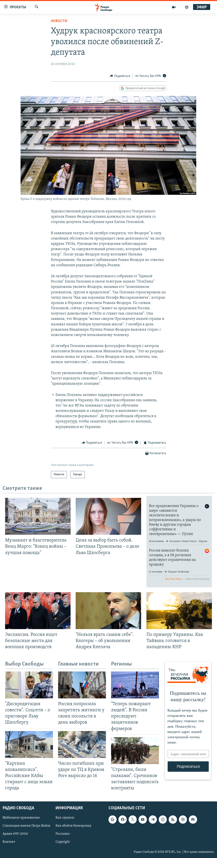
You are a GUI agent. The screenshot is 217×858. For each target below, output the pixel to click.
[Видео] (173, 7)
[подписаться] (193, 820)
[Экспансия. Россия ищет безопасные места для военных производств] (38, 610)
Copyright (63, 842)
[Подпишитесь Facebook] (122, 820)
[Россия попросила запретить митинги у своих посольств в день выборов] (82, 684)
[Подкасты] (183, 820)
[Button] (120, 76)
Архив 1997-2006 (15, 834)
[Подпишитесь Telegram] (153, 820)
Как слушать (65, 818)
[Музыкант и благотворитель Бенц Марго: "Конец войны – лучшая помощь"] (38, 516)
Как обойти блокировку (73, 826)
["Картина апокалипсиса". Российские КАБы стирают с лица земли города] (29, 744)
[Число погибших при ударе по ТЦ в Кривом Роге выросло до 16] (82, 744)
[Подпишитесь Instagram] (163, 820)
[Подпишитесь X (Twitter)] (133, 820)
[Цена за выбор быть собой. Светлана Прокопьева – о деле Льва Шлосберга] (108, 516)
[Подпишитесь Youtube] (143, 820)
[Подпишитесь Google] (112, 820)
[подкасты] (186, 7)
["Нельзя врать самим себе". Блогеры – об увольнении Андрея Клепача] (108, 610)
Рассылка (63, 834)
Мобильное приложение (21, 818)
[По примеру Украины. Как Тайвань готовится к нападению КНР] (179, 610)
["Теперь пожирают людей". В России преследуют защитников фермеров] (135, 684)
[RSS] (173, 820)
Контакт (9, 842)
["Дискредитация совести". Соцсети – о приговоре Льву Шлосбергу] (29, 684)
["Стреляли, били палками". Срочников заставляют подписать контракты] (135, 750)
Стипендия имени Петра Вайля (26, 826)
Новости (59, 21)
